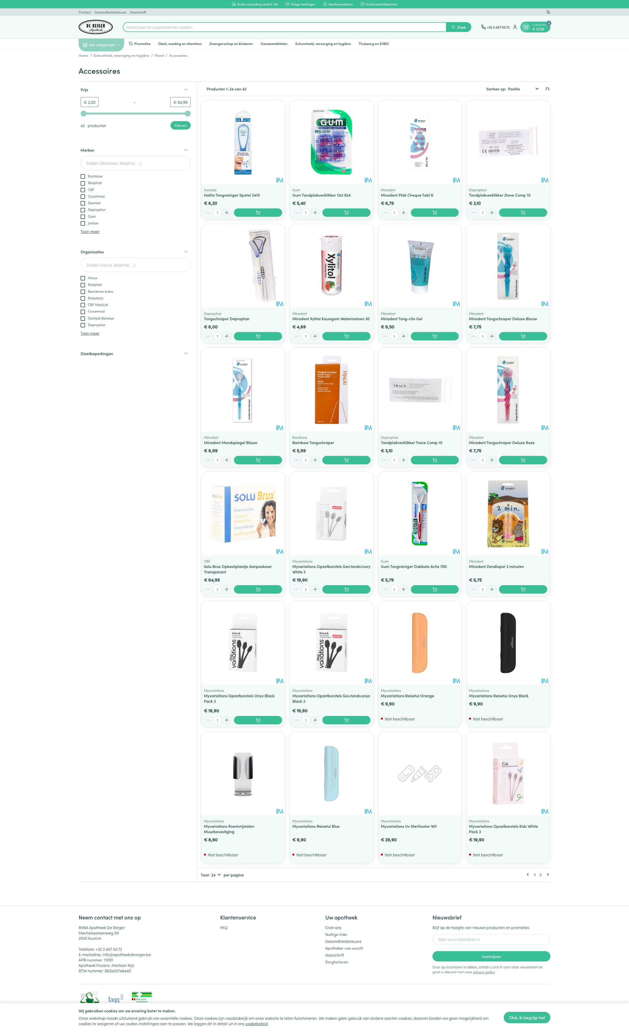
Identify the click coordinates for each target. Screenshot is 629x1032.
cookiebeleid (256, 1023)
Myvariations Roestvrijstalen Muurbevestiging (229, 828)
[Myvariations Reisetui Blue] (331, 774)
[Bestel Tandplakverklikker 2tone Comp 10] (523, 212)
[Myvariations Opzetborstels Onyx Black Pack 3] (243, 643)
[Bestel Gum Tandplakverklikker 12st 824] (346, 212)
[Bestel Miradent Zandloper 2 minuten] (523, 589)
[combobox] (284, 27)
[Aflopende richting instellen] (547, 89)
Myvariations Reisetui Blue (316, 826)
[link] (528, 874)
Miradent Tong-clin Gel (401, 318)
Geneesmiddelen (274, 43)
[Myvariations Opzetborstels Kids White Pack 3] (508, 774)
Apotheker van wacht (344, 948)
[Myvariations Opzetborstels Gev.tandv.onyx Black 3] (331, 643)
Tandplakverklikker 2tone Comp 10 (499, 195)
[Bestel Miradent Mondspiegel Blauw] (258, 460)
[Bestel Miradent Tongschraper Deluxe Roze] (523, 460)
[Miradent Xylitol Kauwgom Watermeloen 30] (331, 266)
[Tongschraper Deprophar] (243, 266)
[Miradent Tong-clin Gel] (420, 266)
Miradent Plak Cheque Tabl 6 (407, 195)
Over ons (333, 927)
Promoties (142, 43)
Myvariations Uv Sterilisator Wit (409, 826)
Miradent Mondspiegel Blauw (230, 442)
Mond (159, 55)
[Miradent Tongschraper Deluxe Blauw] (508, 266)
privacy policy (484, 971)
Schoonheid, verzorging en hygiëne (323, 43)
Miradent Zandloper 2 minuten (496, 566)
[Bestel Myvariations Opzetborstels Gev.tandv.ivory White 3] (346, 589)
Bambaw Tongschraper (313, 442)
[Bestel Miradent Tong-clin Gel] (435, 336)
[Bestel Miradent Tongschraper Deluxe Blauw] (523, 336)
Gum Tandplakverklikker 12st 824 (321, 195)
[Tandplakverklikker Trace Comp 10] (420, 390)
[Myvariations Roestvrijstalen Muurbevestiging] (243, 774)
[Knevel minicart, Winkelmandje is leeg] (525, 27)
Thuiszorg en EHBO (374, 43)
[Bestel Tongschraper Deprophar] (258, 336)
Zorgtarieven (336, 961)
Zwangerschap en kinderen (231, 43)
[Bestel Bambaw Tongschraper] (346, 460)
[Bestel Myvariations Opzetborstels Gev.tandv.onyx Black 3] (346, 720)
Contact (85, 12)
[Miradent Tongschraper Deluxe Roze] (508, 390)
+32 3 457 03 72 (109, 949)
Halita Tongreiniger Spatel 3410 (232, 195)
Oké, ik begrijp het (527, 1017)
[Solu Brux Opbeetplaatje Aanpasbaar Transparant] (243, 514)
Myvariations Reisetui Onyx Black (499, 695)
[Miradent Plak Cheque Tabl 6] (420, 142)
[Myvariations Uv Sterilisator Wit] (420, 774)
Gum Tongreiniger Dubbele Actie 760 (414, 566)
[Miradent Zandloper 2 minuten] (508, 514)
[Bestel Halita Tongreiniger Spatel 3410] (258, 212)
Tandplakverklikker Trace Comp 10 (411, 442)
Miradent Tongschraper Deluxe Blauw (503, 318)
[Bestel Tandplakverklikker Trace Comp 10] (435, 460)
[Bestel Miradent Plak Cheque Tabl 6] (435, 212)
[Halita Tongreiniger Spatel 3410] (243, 142)
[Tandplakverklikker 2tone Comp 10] (508, 142)
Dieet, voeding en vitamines (179, 43)
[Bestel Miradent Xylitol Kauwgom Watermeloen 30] (346, 336)
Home (83, 55)
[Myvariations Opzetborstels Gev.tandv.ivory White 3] (331, 514)
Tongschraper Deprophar (227, 318)
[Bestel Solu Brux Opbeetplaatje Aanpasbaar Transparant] (258, 589)
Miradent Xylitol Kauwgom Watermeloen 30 (331, 318)
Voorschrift (138, 12)
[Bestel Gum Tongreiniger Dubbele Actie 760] (435, 589)
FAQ (224, 927)
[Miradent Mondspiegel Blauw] (243, 390)
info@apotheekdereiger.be (127, 954)
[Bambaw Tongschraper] (331, 390)
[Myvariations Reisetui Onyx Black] (508, 643)
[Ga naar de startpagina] (96, 27)
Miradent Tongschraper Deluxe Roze (502, 442)
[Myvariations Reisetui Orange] (420, 643)
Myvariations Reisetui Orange (407, 695)
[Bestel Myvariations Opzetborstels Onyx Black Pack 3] (258, 720)
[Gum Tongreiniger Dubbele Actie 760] (420, 514)
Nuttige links (336, 934)
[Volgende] (546, 874)
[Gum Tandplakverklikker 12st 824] (331, 142)
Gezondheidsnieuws (110, 12)
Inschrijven (491, 956)
